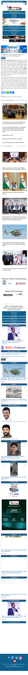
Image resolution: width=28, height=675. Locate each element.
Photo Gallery (14, 16)
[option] (7, 283)
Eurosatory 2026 (14, 312)
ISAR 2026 (14, 14)
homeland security (10, 96)
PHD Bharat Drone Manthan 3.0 (14, 26)
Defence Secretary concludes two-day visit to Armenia (13, 193)
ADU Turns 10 (14, 320)
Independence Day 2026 (14, 12)
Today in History (14, 317)
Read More (4, 343)
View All (3, 359)
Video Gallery (14, 17)
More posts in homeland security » (21, 100)
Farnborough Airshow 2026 (14, 31)
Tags (18, 69)
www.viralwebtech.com (18, 666)
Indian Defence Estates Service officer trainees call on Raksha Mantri (14, 269)
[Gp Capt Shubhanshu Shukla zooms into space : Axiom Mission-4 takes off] (14, 585)
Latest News (19, 96)
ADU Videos (14, 322)
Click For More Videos (14, 622)
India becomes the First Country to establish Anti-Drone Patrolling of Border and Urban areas (14, 122)
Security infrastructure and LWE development (13, 142)
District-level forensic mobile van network (12, 139)
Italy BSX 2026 (14, 29)
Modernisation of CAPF (8, 135)
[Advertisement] (14, 638)
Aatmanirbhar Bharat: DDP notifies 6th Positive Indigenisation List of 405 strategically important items (13, 244)
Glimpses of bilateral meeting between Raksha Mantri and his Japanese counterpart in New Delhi (14, 168)
